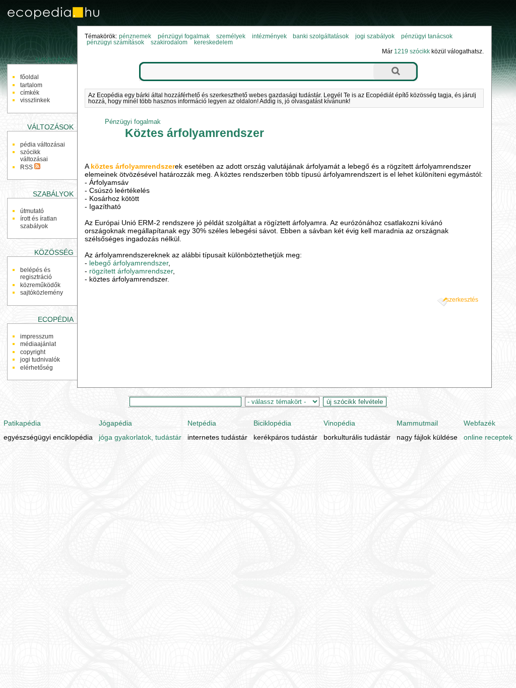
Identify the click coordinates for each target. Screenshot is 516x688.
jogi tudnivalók (40, 359)
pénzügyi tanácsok (427, 36)
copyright (32, 352)
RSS (27, 167)
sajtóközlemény (41, 292)
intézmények (269, 36)
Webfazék (479, 423)
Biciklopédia (272, 423)
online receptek (488, 437)
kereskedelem (213, 42)
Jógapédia (115, 423)
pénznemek (135, 36)
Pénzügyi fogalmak (133, 121)
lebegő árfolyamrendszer (128, 263)
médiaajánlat (38, 344)
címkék (29, 92)
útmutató (32, 211)
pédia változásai (42, 144)
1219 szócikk (412, 51)
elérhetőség (36, 367)
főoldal (29, 77)
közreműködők (40, 285)
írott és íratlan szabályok (38, 222)
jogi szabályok (375, 36)
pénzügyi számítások (115, 42)
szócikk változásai (34, 156)
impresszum (36, 336)
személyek (230, 36)
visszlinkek (35, 100)
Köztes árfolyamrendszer (194, 133)
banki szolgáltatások (321, 36)
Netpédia (201, 423)
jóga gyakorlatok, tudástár (140, 437)
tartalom (31, 85)
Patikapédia (22, 423)
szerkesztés (462, 300)
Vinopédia (339, 423)
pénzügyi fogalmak (184, 36)
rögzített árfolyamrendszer (131, 271)
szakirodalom (169, 42)
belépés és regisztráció (36, 273)
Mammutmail (417, 423)
